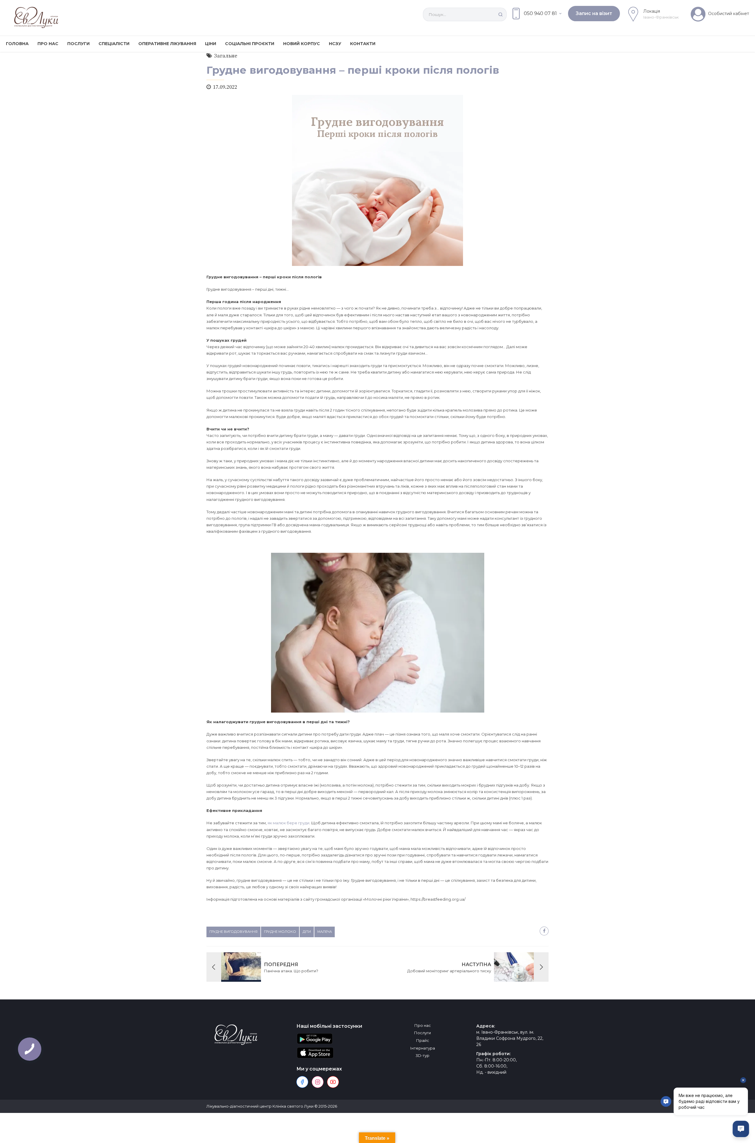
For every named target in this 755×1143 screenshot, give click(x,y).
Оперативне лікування (167, 43)
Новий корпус (301, 43)
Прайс (422, 1040)
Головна (17, 43)
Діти (307, 932)
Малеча (324, 932)
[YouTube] (333, 1082)
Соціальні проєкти (249, 43)
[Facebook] (302, 1082)
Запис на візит (594, 13)
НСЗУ (335, 43)
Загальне (225, 55)
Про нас (47, 43)
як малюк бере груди (288, 822)
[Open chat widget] (741, 1129)
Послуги (78, 43)
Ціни (210, 43)
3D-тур (422, 1055)
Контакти (362, 43)
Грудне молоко (280, 932)
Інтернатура (422, 1048)
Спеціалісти (114, 43)
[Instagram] (318, 1082)
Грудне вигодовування (233, 932)
